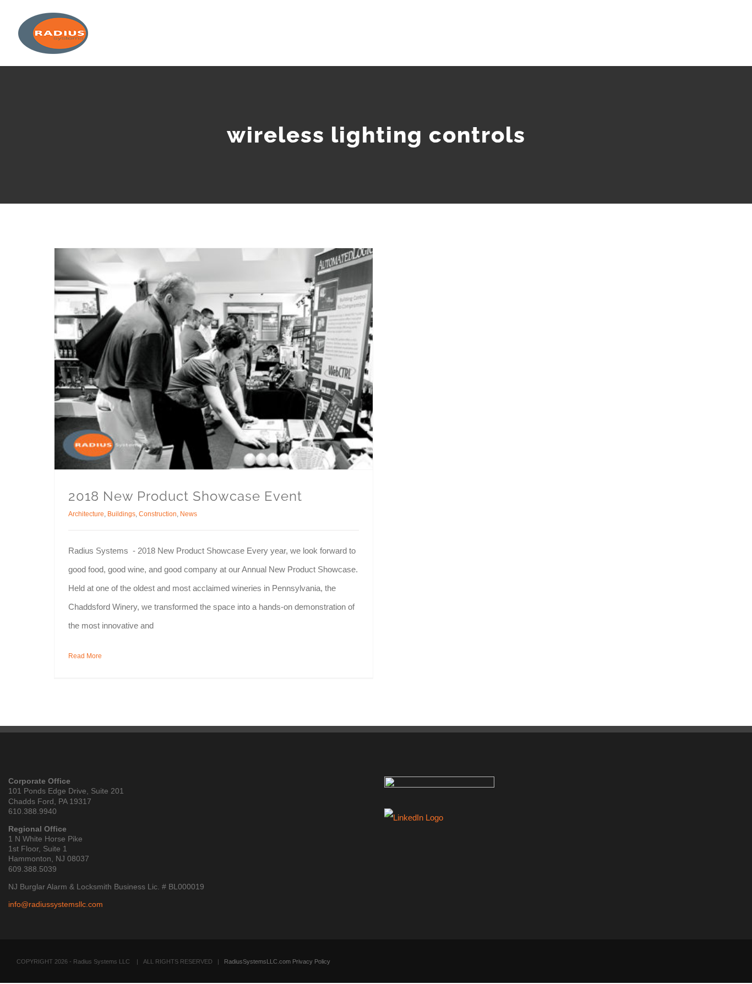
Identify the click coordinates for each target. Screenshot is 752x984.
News (188, 514)
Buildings (121, 514)
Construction (158, 514)
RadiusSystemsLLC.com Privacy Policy (277, 961)
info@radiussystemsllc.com (55, 904)
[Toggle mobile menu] (731, 30)
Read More (85, 656)
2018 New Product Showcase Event (185, 496)
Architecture (86, 514)
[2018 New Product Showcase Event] (214, 358)
